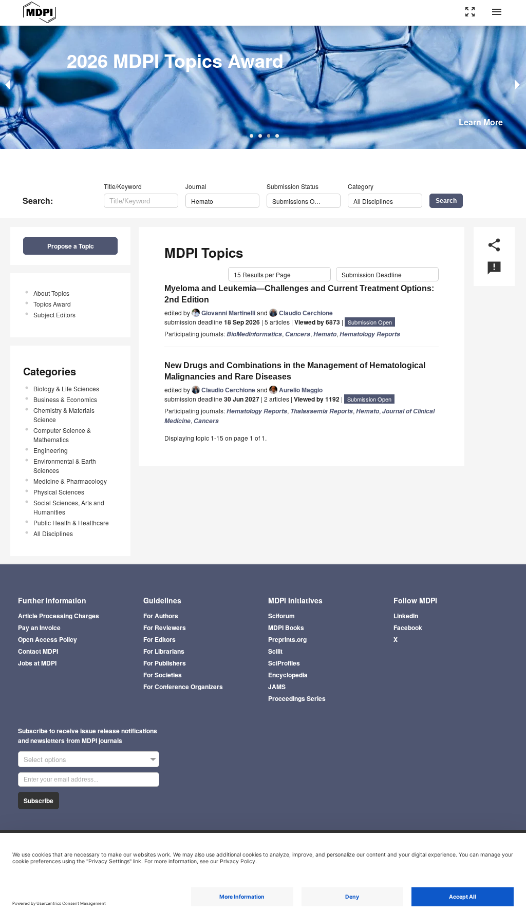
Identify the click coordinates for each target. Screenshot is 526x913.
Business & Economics (65, 399)
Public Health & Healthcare (71, 522)
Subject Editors (54, 314)
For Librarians (163, 651)
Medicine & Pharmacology (70, 481)
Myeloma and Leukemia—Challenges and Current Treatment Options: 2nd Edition (299, 294)
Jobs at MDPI (37, 663)
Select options (45, 759)
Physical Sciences (58, 491)
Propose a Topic (70, 246)
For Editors (159, 639)
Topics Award (52, 303)
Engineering (50, 450)
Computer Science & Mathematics (62, 435)
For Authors (160, 615)
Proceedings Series (297, 698)
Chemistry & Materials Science (64, 415)
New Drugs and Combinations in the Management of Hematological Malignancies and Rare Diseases (294, 371)
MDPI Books (286, 627)
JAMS (277, 686)
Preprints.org (287, 639)
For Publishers (164, 663)
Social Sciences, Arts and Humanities (68, 507)
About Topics (51, 293)
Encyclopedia (288, 674)
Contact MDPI (38, 651)
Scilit (275, 651)
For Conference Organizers (183, 686)
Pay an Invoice (39, 627)
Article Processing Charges (58, 615)
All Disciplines (53, 533)
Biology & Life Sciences (66, 388)
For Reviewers (164, 627)
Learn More (481, 122)
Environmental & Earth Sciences (64, 465)
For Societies (162, 674)
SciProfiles (284, 663)
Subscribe (38, 800)
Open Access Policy (47, 639)
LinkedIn (405, 615)
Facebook (407, 627)
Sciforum (281, 615)
